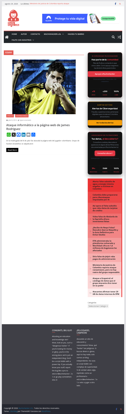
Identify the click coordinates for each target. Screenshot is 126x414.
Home (14, 34)
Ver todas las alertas (104, 123)
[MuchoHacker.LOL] (7, 37)
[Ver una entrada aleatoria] (119, 37)
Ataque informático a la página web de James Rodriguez (38, 127)
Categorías (92, 302)
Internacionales (22, 116)
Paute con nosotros (21, 40)
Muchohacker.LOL (52, 34)
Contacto (35, 34)
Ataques (10, 116)
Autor (24, 34)
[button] (62, 34)
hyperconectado (25, 120)
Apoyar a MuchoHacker (105, 74)
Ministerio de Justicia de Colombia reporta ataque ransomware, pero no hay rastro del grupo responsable (52, 5)
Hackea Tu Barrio (76, 34)
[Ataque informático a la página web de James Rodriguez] (44, 86)
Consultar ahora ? (104, 153)
